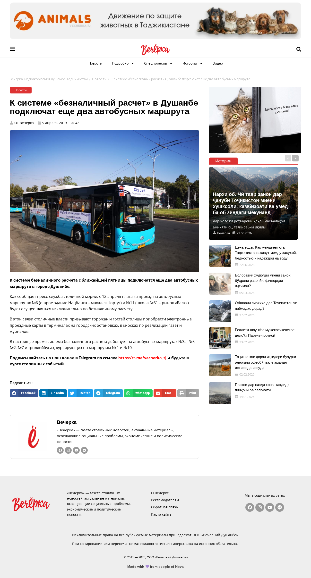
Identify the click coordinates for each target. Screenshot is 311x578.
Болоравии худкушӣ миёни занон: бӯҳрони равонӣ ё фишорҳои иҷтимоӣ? (263, 280)
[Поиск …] (298, 49)
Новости (95, 63)
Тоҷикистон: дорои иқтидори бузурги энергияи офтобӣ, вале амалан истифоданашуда (265, 362)
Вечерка (67, 422)
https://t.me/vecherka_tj (142, 357)
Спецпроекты (155, 63)
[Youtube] (76, 450)
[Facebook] (60, 450)
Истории (189, 63)
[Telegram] (84, 450)
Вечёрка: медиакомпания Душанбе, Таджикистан (49, 79)
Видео (218, 63)
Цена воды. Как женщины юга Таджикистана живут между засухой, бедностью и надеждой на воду (266, 252)
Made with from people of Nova (155, 567)
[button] (24, 393)
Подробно (120, 63)
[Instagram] (68, 450)
